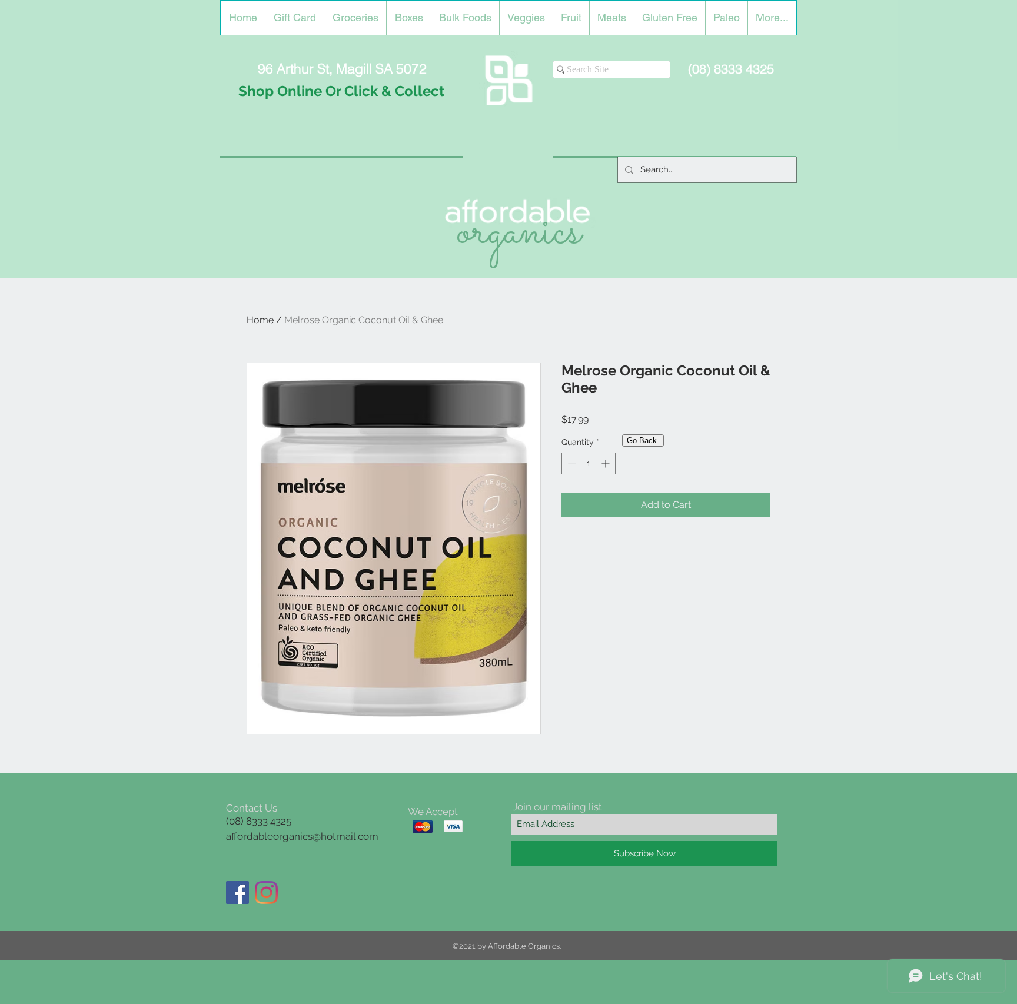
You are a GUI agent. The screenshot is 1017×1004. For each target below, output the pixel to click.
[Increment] (606, 463)
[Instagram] (266, 892)
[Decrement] (570, 463)
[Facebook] (237, 892)
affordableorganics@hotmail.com (302, 836)
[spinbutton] (588, 463)
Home (260, 319)
